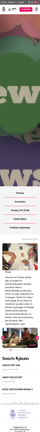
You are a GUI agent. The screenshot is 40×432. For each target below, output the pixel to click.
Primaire (20, 193)
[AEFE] (10, 9)
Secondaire (20, 201)
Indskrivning (26, 9)
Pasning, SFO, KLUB (20, 210)
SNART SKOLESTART (12, 377)
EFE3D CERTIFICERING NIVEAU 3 (17, 389)
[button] (36, 2)
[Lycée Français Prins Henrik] (3, 9)
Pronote (4, 2)
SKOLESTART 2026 (11, 365)
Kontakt (21, 2)
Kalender (11, 2)
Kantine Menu (20, 219)
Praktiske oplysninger (20, 227)
